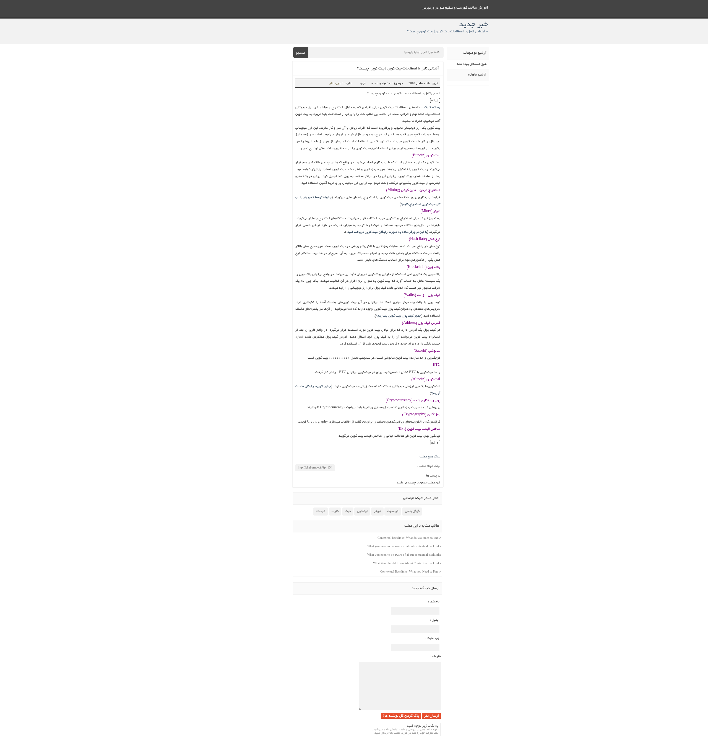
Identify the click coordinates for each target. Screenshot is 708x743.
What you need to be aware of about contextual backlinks (404, 546)
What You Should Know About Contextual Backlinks (407, 563)
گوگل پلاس (412, 511)
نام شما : (433, 602)
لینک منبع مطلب (430, 457)
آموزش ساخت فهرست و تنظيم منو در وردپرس (455, 8)
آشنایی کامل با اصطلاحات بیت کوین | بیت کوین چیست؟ (398, 69)
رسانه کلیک (432, 107)
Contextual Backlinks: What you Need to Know (410, 571)
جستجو (301, 53)
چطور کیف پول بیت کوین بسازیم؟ (398, 316)
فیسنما (320, 511)
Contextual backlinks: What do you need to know (409, 537)
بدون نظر (335, 83)
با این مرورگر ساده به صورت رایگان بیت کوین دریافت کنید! (387, 232)
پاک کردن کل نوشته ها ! (401, 716)
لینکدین (362, 511)
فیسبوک (393, 511)
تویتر (377, 511)
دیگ (348, 511)
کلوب (335, 511)
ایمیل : (434, 620)
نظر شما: (435, 656)
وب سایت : (432, 638)
